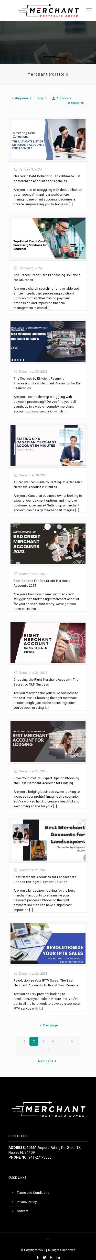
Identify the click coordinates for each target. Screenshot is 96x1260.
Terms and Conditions (33, 1193)
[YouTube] (51, 1257)
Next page (45, 1061)
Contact (22, 1211)
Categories (20, 98)
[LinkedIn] (58, 1257)
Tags (40, 98)
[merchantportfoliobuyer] (48, 10)
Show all (77, 103)
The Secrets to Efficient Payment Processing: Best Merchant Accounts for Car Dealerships (47, 383)
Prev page (50, 1025)
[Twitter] (44, 1257)
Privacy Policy (27, 1202)
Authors (62, 98)
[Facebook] (37, 1257)
